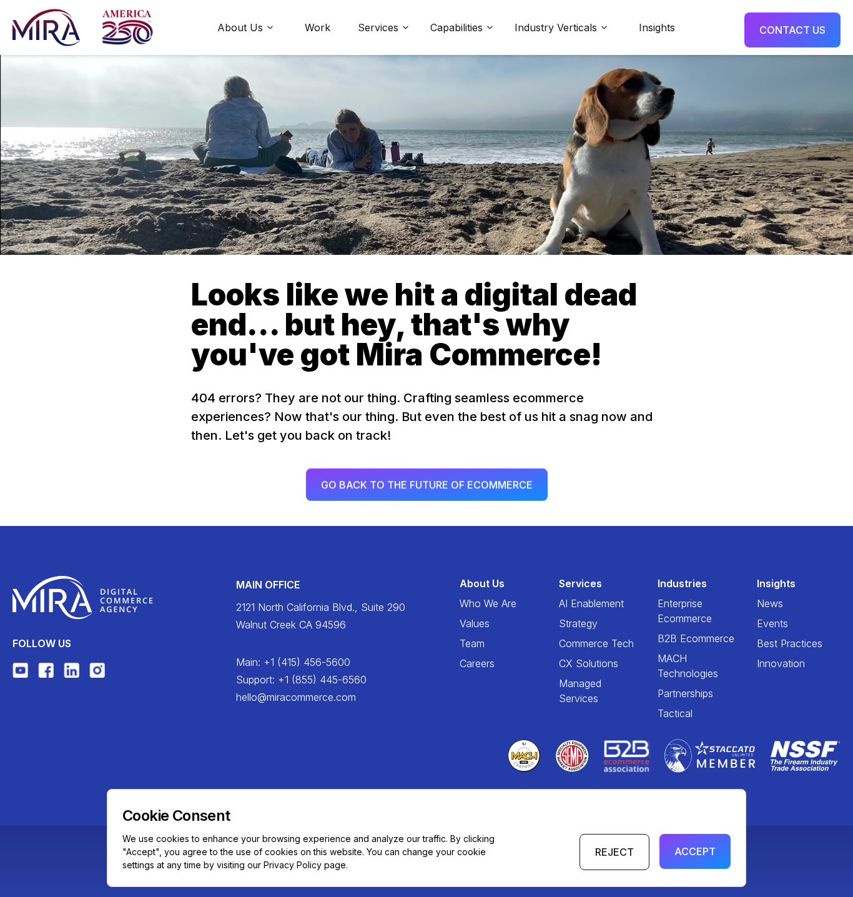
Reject (614, 852)
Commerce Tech (596, 643)
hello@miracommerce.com (296, 697)
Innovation (781, 663)
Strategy (578, 623)
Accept (695, 851)
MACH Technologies (688, 666)
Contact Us (792, 30)
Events (772, 623)
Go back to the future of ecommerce (427, 484)
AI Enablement (591, 603)
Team (472, 643)
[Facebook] (46, 670)
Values (475, 623)
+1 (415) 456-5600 (307, 662)
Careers (477, 663)
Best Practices (789, 643)
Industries (682, 583)
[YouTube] (20, 670)
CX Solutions (588, 663)
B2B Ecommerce (696, 638)
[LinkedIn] (71, 670)
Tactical (675, 713)
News (770, 603)
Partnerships (685, 693)
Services (580, 583)
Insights (657, 27)
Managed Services (580, 691)
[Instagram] (97, 670)
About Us (482, 583)
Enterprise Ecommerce (685, 611)
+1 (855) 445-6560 (322, 679)
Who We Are (488, 603)
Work (317, 27)
